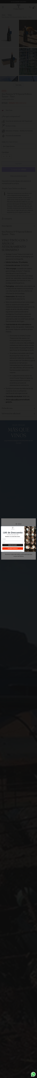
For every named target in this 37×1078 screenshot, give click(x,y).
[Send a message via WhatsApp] (33, 1074)
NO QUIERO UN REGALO (13, 548)
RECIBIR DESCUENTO (12, 545)
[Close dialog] (35, 527)
